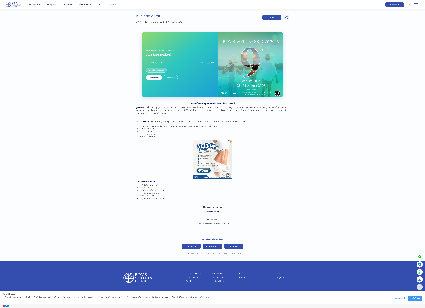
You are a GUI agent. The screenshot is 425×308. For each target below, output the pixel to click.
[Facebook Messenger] (420, 264)
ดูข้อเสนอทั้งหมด (171, 77)
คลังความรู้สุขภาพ (85, 4)
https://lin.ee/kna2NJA (223, 223)
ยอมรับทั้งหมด (414, 298)
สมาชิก (100, 4)
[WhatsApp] (420, 272)
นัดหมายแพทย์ (233, 246)
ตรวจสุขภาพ (51, 4)
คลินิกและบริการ (34, 4)
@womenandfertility (205, 223)
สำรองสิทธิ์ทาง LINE (154, 77)
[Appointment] (420, 279)
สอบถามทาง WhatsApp (212, 246)
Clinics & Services (192, 277)
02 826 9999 (243, 277)
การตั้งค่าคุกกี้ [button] (400, 298)
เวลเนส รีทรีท (67, 4)
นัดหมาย (396, 4)
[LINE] (420, 257)
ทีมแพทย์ (113, 4)
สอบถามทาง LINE (191, 246)
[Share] (286, 17)
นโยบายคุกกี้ (204, 297)
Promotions (190, 281)
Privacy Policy (279, 277)
